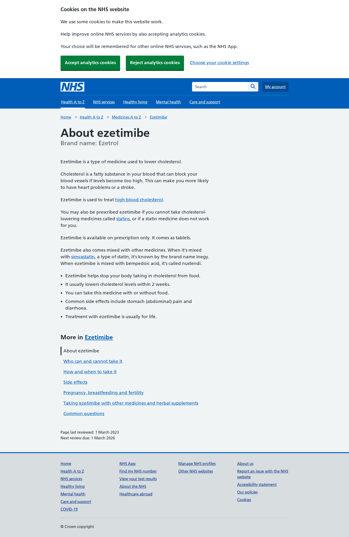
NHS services (104, 102)
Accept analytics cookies (90, 62)
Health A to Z (91, 117)
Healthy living (135, 102)
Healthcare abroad (135, 494)
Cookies (244, 499)
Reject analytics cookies (155, 62)
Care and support (204, 102)
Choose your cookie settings (219, 62)
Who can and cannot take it (92, 361)
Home (66, 117)
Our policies (247, 492)
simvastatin (83, 256)
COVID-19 (69, 509)
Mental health (168, 102)
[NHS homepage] (72, 86)
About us (245, 463)
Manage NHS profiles (197, 463)
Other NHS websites (195, 471)
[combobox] (220, 86)
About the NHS (132, 486)
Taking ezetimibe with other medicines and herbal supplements (130, 403)
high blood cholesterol (139, 199)
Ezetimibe (158, 117)
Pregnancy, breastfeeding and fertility (103, 392)
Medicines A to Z (126, 117)
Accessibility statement (257, 484)
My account (275, 86)
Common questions (83, 413)
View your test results (138, 478)
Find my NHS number (138, 471)
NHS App (127, 463)
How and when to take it (90, 371)
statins (123, 218)
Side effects (75, 382)
